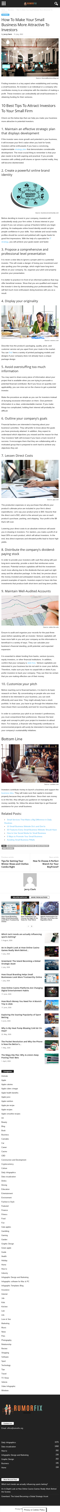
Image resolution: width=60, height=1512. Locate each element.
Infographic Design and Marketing (14, 1277)
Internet (4, 1294)
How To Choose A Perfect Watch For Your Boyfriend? (46, 863)
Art (2, 1118)
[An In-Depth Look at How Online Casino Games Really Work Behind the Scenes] (52, 951)
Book (3, 1130)
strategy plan (20, 149)
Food (3, 1219)
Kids (3, 1302)
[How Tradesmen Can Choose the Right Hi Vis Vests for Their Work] (30, 908)
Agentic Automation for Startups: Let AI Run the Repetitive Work (49, 918)
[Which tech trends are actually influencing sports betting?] (52, 938)
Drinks (4, 1181)
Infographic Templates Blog (12, 1286)
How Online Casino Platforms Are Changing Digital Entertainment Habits (22, 989)
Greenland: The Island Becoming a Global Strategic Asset (24, 1496)
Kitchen (4, 1307)
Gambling (5, 1231)
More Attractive (42, 846)
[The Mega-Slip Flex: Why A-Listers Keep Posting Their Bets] (52, 1059)
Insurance (5, 1290)
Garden (4, 1240)
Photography (6, 1340)
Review (4, 1349)
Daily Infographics (8, 1172)
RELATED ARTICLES (20, 897)
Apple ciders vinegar (9, 1089)
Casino (4, 1151)
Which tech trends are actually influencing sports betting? (24, 1484)
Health (4, 1256)
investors (31, 846)
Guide (3, 1252)
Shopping (5, 1353)
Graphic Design (7, 1244)
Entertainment (7, 1193)
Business (11, 10)
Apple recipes (6, 1110)
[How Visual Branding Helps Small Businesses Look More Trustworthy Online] (10, 908)
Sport (3, 1361)
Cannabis (5, 1139)
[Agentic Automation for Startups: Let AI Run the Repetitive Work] (49, 908)
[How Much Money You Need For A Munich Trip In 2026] (52, 1005)
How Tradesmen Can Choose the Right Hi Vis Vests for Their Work (29, 918)
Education (5, 1189)
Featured (5, 1206)
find (10, 352)
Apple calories (7, 1084)
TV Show (5, 1378)
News (3, 1332)
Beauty (4, 1122)
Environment (6, 1198)
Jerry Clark (8, 34)
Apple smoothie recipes (10, 1114)
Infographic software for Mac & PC (15, 1281)
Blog (3, 1126)
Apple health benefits (9, 1093)
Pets (3, 1336)
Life (2, 1315)
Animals (4, 1076)
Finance (4, 1210)
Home (3, 10)
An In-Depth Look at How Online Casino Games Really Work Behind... (20, 949)
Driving (4, 1185)
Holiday (4, 1260)
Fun (2, 1223)
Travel (3, 1374)
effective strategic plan (16, 846)
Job (2, 1298)
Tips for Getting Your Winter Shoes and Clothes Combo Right (14, 863)
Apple (3, 1080)
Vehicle (4, 1382)
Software (5, 1357)
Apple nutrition (7, 1101)
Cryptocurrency (7, 1164)
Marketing (5, 1323)
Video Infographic (8, 1386)
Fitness (4, 1214)
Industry (4, 1273)
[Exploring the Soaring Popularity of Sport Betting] (52, 1018)
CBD (3, 1156)
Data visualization (8, 1177)
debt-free (31, 663)
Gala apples (6, 1227)
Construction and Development (13, 1160)
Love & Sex (6, 1319)
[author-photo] (30, 880)
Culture (4, 1168)
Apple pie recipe (7, 1105)
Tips (3, 1369)
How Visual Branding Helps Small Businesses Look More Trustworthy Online (10, 919)
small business (8, 848)
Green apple (6, 1248)
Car (2, 1143)
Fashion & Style (7, 1202)
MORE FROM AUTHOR (39, 897)
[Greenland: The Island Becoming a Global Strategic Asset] (52, 965)
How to (4, 1269)
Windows (5, 1390)
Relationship (6, 1344)
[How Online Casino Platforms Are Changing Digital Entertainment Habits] (52, 992)
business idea (7, 793)
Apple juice (5, 1097)
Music (3, 1328)
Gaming (4, 1235)
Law (3, 1311)
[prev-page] (28, 926)
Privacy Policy (20, 1509)
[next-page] (31, 926)
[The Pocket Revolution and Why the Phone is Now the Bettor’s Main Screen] (52, 1045)
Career (4, 1147)
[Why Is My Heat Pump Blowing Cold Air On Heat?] (52, 1032)
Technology (6, 1365)
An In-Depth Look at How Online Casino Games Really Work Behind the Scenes (28, 1490)
